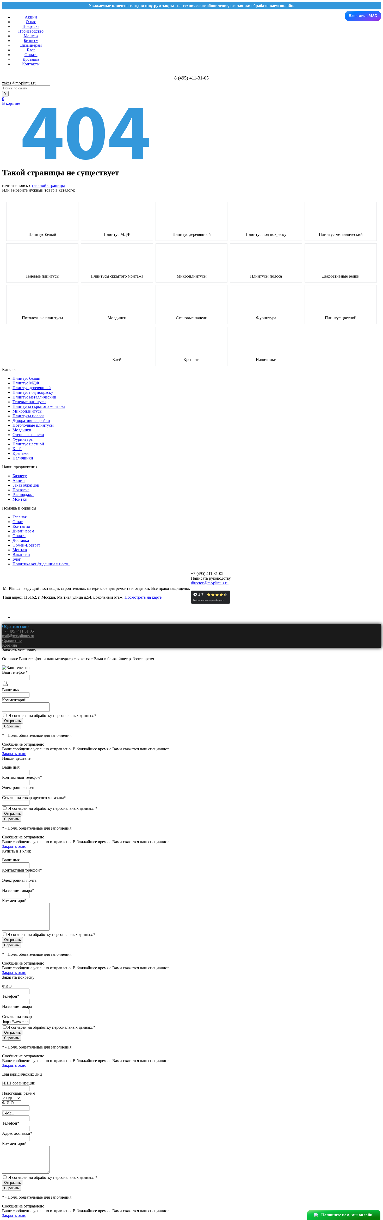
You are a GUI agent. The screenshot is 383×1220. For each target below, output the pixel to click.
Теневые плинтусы (42, 276)
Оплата (31, 54)
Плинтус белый (42, 234)
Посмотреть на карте (143, 597)
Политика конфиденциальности (41, 564)
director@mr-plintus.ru (209, 583)
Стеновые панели (191, 318)
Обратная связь (15, 626)
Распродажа (23, 494)
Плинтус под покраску (266, 234)
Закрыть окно (14, 753)
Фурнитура (266, 318)
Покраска (30, 26)
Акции (31, 17)
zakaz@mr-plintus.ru (19, 83)
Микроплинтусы (192, 276)
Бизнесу (31, 40)
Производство (31, 31)
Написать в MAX (363, 16)
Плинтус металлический (341, 234)
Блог (31, 50)
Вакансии (21, 554)
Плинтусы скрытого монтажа (117, 276)
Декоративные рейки (341, 276)
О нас (31, 22)
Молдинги (117, 318)
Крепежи (191, 360)
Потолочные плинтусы (42, 318)
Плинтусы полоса (266, 276)
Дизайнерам (31, 45)
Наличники (266, 360)
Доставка (31, 59)
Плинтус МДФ (117, 234)
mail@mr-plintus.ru (18, 636)
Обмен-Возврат (26, 545)
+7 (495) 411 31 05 (18, 631)
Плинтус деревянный (191, 234)
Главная (20, 517)
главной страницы (48, 185)
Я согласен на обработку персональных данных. (52, 715)
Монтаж (31, 36)
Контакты (31, 64)
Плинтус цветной (340, 318)
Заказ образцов (26, 485)
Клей (116, 360)
